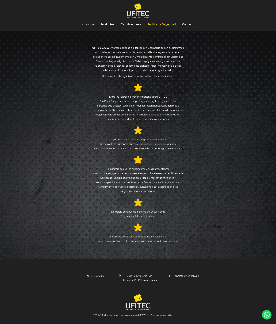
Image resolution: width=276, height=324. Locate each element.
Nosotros (88, 24)
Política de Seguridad (161, 24)
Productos (107, 24)
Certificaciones (131, 24)
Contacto (188, 24)
